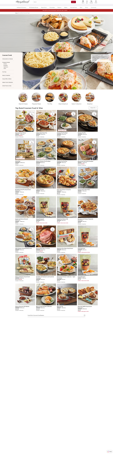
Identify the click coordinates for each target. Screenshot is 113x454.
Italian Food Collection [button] (7, 82)
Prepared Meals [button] (6, 62)
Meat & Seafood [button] (6, 75)
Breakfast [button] (6, 65)
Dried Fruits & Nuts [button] (6, 85)
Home (16, 12)
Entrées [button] (5, 63)
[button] (21, 7)
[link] (93, 107)
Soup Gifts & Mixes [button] (6, 78)
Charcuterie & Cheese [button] (7, 59)
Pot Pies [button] (4, 72)
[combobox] (52, 1)
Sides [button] (5, 68)
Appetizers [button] (6, 66)
